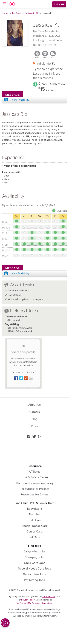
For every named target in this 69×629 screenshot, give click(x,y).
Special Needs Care (35, 525)
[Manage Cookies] (5, 622)
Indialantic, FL (31, 13)
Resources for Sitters (34, 494)
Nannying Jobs (34, 557)
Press (34, 426)
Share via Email (31, 378)
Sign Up (59, 4)
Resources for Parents (34, 488)
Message (12, 94)
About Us (34, 404)
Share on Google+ (26, 378)
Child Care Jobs (34, 562)
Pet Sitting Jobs (34, 579)
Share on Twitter (21, 378)
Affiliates (34, 471)
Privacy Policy (27, 599)
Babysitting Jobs (34, 551)
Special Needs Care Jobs (34, 568)
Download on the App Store (34, 451)
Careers (34, 411)
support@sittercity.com (44, 615)
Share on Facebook (16, 378)
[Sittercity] (12, 4)
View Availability (20, 99)
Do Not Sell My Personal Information (34, 603)
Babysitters (34, 508)
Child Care (34, 520)
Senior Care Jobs (34, 574)
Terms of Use (48, 596)
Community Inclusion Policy (34, 483)
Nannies (34, 514)
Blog (34, 418)
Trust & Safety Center (34, 477)
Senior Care (34, 531)
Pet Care (16, 13)
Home (5, 13)
